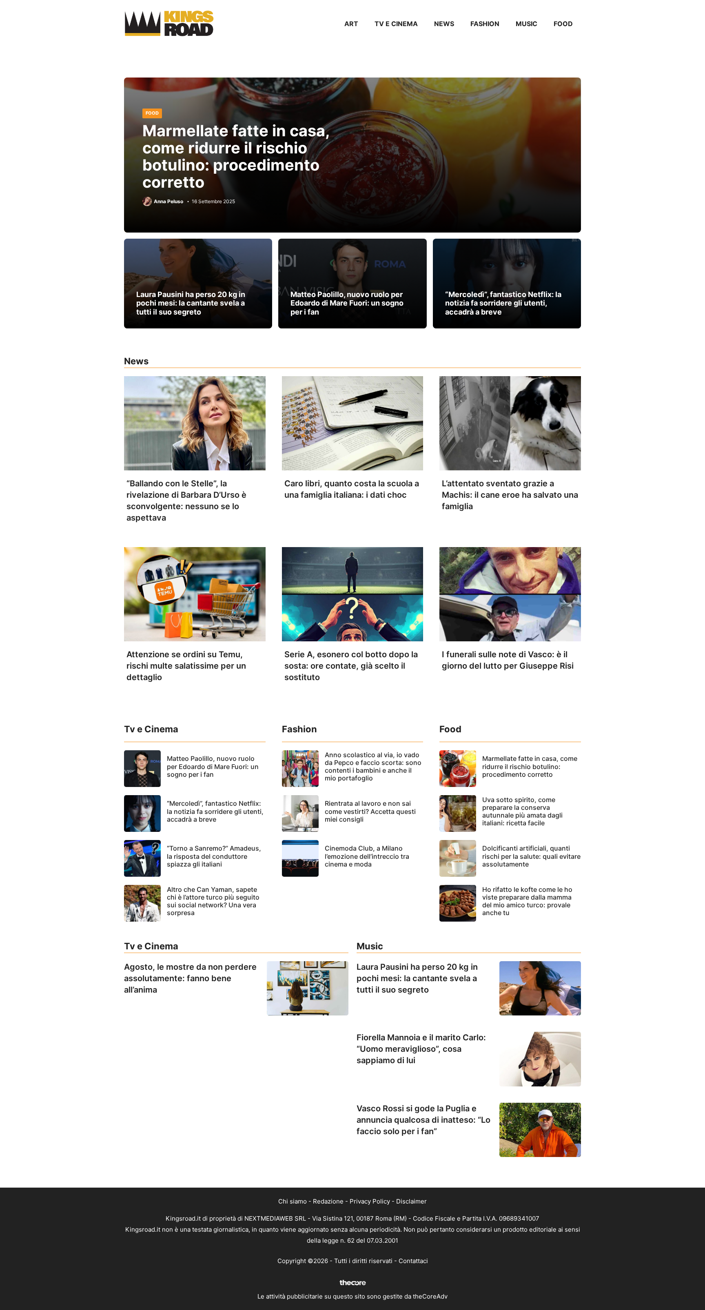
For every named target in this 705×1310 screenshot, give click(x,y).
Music (526, 24)
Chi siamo (292, 1201)
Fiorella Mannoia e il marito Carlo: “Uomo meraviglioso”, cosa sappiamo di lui (421, 1049)
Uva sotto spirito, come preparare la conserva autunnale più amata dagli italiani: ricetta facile (522, 811)
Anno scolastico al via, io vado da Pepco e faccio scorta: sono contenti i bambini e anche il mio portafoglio (373, 766)
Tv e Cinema (396, 24)
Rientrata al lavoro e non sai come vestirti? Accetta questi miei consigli (370, 811)
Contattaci (413, 1261)
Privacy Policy (370, 1201)
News (444, 24)
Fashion (484, 24)
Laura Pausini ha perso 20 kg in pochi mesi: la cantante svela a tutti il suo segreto (190, 303)
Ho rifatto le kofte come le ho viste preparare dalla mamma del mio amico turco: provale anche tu (527, 901)
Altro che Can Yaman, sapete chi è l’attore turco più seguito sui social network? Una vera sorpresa (213, 901)
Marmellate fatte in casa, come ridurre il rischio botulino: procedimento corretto (236, 156)
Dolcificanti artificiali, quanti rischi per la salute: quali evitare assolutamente (531, 856)
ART (351, 24)
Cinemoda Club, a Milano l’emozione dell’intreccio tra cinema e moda (367, 856)
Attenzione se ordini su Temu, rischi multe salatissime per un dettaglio (186, 665)
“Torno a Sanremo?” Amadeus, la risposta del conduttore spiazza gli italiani (214, 856)
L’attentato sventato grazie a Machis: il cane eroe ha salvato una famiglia (510, 495)
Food (563, 24)
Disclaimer (411, 1201)
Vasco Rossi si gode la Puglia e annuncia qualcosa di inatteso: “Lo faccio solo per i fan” (423, 1120)
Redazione (328, 1201)
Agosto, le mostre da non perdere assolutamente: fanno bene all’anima (190, 978)
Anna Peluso (168, 201)
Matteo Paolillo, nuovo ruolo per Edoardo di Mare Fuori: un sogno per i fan (346, 303)
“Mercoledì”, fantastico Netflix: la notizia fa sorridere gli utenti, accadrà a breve (503, 303)
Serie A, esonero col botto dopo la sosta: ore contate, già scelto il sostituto (351, 665)
